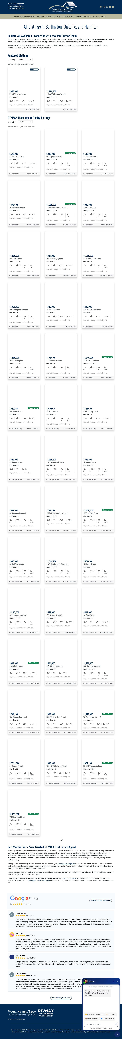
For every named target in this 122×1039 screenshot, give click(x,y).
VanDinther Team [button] (27, 16)
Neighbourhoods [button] (83, 16)
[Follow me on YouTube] (110, 7)
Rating (33, 898)
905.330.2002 (19, 4)
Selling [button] (40, 16)
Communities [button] (68, 16)
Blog (95, 16)
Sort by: (12, 60)
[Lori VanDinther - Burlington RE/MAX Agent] (63, 7)
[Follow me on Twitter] (107, 7)
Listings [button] (57, 16)
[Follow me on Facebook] (101, 7)
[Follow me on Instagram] (104, 7)
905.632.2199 (18, 6)
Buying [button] (48, 16)
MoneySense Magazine (66, 864)
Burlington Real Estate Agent (39, 880)
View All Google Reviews (61, 998)
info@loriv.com (18, 8)
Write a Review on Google (101, 900)
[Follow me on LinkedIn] (113, 7)
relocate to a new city (71, 878)
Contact (102, 16)
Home (16, 16)
